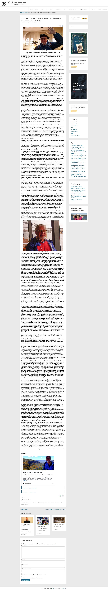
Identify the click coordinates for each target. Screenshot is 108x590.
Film (86, 151)
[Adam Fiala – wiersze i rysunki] (43, 525)
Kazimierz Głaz (73, 159)
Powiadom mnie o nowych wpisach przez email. (31, 578)
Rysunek (81, 168)
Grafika (82, 155)
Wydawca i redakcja (102, 9)
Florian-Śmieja (77, 154)
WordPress (52, 588)
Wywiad (58, 502)
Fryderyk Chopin (78, 155)
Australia (46, 502)
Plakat (72, 165)
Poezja (75, 165)
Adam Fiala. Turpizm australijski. (30, 488)
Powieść (80, 167)
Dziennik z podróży (79, 150)
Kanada (72, 158)
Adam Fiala (41, 502)
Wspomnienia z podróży (74, 174)
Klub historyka (58, 9)
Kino (65, 9)
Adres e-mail (24, 564)
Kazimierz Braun (82, 158)
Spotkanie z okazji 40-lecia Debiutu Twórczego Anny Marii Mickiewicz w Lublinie (78, 196)
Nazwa (23, 559)
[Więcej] (79, 216)
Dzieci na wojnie (24, 509)
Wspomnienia (81, 172)
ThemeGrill (64, 588)
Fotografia (73, 155)
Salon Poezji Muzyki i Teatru (76, 170)
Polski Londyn (75, 167)
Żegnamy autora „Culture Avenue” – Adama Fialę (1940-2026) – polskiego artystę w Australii (78, 192)
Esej (83, 150)
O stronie (93, 9)
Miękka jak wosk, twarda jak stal (78, 188)
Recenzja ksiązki (75, 168)
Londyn (78, 161)
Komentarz (24, 545)
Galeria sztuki (49, 9)
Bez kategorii (74, 121)
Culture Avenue (35, 22)
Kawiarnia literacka (34, 9)
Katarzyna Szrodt (76, 158)
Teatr (42, 9)
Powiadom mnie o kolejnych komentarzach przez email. (33, 574)
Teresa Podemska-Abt (52, 502)
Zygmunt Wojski (82, 176)
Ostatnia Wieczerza (58, 524)
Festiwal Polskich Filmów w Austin (77, 151)
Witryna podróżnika (83, 9)
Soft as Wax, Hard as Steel (76, 186)
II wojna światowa (80, 157)
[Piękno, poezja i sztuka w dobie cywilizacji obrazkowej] (27, 522)
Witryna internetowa (25, 568)
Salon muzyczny (73, 9)
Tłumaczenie (83, 171)
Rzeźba (83, 168)
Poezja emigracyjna (81, 165)
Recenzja (83, 167)
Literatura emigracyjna (79, 159)
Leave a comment (24, 504)
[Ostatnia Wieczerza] (59, 522)
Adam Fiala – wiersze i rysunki (29, 492)
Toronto (79, 171)
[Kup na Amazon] (79, 53)
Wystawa (80, 174)
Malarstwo (74, 163)
